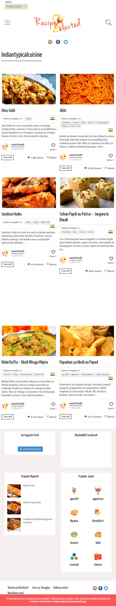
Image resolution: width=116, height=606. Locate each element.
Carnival (74, 564)
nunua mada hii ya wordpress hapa (70, 601)
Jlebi (63, 110)
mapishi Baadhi (17, 144)
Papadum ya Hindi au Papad (79, 362)
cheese (98, 564)
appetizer (75, 375)
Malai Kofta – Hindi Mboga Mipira (25, 362)
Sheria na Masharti (18, 587)
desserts (91, 123)
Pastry (65, 126)
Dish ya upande (102, 375)
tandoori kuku (12, 214)
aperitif (65, 375)
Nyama (74, 521)
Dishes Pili (45, 222)
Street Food (75, 126)
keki (83, 123)
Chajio (28, 119)
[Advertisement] (58, 301)
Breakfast (66, 123)
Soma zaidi (7, 157)
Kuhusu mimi (60, 587)
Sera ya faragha (41, 587)
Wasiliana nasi (16, 593)
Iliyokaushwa (103, 123)
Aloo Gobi (8, 110)
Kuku (28, 222)
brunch (76, 123)
